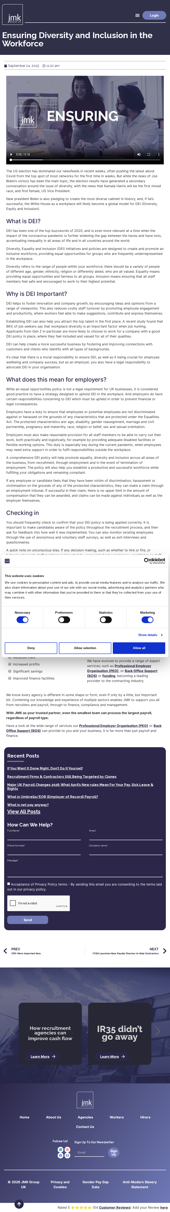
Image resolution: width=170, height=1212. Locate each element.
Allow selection (85, 648)
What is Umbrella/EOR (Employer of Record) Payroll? (52, 797)
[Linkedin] (60, 1150)
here (164, 1207)
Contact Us (85, 1127)
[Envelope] (67, 1155)
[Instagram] (67, 1150)
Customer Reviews (114, 1207)
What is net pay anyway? (28, 805)
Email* (92, 830)
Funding (108, 676)
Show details (147, 635)
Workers (117, 1117)
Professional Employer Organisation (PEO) (113, 726)
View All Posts (23, 811)
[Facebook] (60, 1155)
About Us (53, 1117)
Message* (12, 860)
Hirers (145, 1117)
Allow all (139, 648)
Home (24, 1117)
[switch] (64, 620)
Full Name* (13, 830)
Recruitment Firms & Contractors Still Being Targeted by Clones (62, 777)
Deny (31, 648)
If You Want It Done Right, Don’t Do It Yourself (45, 768)
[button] (137, 15)
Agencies (85, 1117)
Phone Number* (16, 845)
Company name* (98, 845)
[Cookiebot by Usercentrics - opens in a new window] (147, 561)
